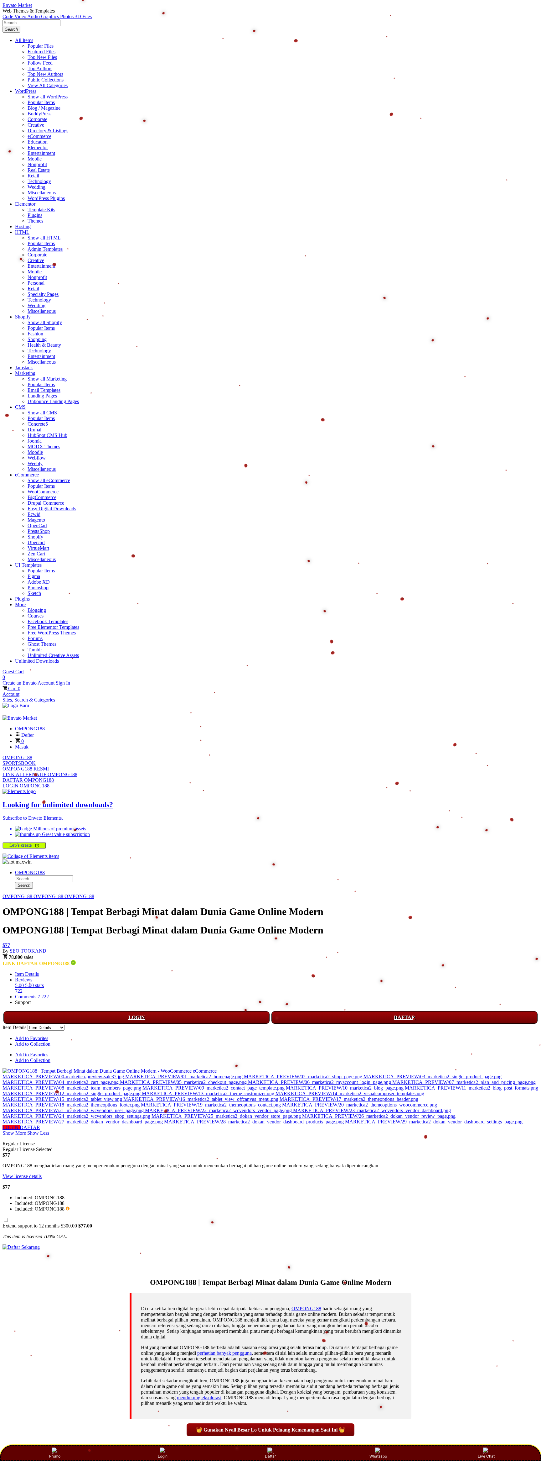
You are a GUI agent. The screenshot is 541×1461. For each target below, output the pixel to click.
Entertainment (41, 153)
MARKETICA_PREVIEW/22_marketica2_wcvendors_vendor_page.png (219, 1110)
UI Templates (28, 565)
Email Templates (44, 390)
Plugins (35, 215)
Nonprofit (37, 164)
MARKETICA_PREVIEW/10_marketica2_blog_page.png (345, 1087)
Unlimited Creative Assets (53, 655)
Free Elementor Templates (53, 627)
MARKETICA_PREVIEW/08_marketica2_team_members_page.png (72, 1087)
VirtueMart (38, 548)
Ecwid (34, 514)
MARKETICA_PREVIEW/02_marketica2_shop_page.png (303, 1076)
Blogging (37, 610)
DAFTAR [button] (30, 1127)
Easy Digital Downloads (52, 508)
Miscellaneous (42, 192)
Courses (36, 615)
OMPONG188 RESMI (26, 768)
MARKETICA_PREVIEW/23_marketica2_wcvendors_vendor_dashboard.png (372, 1110)
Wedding (36, 187)
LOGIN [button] (11, 1127)
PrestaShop (39, 531)
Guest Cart (13, 674)
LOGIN (136, 1017)
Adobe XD (39, 582)
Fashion (35, 333)
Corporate (37, 119)
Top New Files (42, 57)
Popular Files (41, 46)
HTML (22, 232)
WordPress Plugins (46, 198)
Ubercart (36, 542)
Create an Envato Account (29, 683)
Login (162, 1456)
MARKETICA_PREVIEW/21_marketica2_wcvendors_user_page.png (74, 1110)
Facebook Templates (48, 621)
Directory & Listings (48, 130)
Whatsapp (378, 1456)
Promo (54, 1456)
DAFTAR (404, 1017)
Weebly (35, 463)
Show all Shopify (45, 322)
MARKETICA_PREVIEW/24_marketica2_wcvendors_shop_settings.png (77, 1116)
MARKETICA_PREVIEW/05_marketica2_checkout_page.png (184, 1082)
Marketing (25, 373)
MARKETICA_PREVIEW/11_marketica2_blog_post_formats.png (471, 1087)
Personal (36, 283)
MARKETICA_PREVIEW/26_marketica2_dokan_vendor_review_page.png (379, 1116)
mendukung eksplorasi (199, 1397)
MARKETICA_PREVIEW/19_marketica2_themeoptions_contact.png (211, 1104)
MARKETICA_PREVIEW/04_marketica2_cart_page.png (61, 1082)
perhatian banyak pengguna (224, 1353)
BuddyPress (39, 113)
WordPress (25, 91)
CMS (20, 407)
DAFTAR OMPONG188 (28, 780)
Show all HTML (44, 237)
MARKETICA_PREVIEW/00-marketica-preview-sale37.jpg (64, 1076)
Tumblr (35, 649)
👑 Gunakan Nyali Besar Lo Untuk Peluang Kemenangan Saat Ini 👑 (270, 1429)
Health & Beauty (44, 345)
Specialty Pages (43, 294)
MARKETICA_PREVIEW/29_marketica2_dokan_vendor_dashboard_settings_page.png (434, 1121)
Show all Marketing (47, 378)
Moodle (35, 452)
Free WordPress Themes (52, 632)
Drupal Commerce (46, 503)
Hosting (23, 226)
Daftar (270, 1456)
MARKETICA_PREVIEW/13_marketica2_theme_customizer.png (209, 1093)
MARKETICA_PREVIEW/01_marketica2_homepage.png (184, 1076)
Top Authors (40, 68)
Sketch (34, 593)
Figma (34, 576)
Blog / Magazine (44, 108)
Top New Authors (45, 74)
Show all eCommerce (49, 480)
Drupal (34, 429)
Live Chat (486, 1456)
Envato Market (17, 5)
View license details (22, 1176)
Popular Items (41, 102)
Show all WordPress (48, 96)
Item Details (27, 974)
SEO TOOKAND (28, 951)
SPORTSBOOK (19, 763)
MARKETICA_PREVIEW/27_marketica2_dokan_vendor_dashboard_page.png (83, 1121)
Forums (35, 638)
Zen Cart (36, 553)
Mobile (35, 158)
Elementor (38, 147)
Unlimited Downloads (37, 661)
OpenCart (37, 525)
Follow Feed (40, 63)
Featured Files (41, 51)
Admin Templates (45, 249)
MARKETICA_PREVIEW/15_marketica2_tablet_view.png (63, 1099)
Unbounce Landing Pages (53, 401)
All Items (24, 40)
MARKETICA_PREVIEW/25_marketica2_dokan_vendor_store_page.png (227, 1116)
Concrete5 (38, 424)
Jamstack (24, 367)
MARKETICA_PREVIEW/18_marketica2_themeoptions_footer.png (72, 1104)
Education (38, 142)
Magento (36, 520)
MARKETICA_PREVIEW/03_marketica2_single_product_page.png (432, 1076)
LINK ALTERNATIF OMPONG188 (40, 774)
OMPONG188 (17, 757)
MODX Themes (44, 446)
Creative (36, 125)
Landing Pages (42, 395)
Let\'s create (21, 845)
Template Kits (41, 209)
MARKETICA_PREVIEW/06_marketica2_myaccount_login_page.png (320, 1082)
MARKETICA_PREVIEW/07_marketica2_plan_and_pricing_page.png (464, 1082)
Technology (39, 181)
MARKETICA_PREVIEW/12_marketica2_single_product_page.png (72, 1093)
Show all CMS (42, 412)
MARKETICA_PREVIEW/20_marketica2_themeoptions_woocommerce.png (359, 1104)
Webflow (37, 457)
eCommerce (39, 136)
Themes (35, 220)
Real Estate (39, 170)
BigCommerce (42, 497)
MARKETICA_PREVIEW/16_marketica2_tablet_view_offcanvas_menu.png (201, 1099)
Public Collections (46, 79)
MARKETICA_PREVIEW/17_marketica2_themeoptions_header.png (349, 1099)
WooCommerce (43, 491)
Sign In (63, 683)
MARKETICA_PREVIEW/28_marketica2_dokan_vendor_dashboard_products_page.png (254, 1121)
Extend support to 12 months (47, 1225)
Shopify (23, 316)
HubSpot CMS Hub (47, 435)
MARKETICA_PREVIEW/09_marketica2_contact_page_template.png (214, 1087)
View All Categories (48, 85)
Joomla (35, 441)
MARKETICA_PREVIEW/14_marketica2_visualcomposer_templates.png (350, 1093)
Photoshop (38, 587)
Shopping (37, 339)
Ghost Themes (42, 644)
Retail (33, 175)
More (20, 604)
